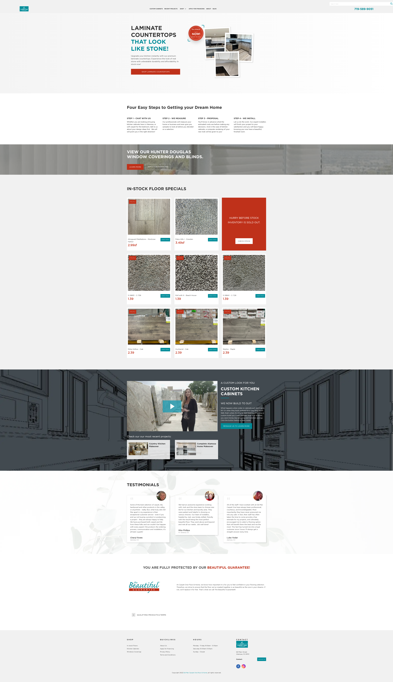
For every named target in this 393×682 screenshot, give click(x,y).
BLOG (214, 8)
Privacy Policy (165, 652)
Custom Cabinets (156, 8)
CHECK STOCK (244, 241)
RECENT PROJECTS (170, 8)
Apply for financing (167, 649)
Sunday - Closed (199, 652)
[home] (47, 8)
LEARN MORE (135, 167)
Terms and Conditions (168, 655)
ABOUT (208, 8)
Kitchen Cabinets (133, 649)
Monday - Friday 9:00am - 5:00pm (205, 645)
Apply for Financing (158, 167)
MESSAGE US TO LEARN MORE (236, 426)
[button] (183, 9)
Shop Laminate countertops (156, 72)
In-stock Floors (132, 645)
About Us (163, 645)
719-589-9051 (363, 8)
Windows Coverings (134, 652)
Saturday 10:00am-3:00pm (202, 649)
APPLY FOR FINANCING (196, 8)
